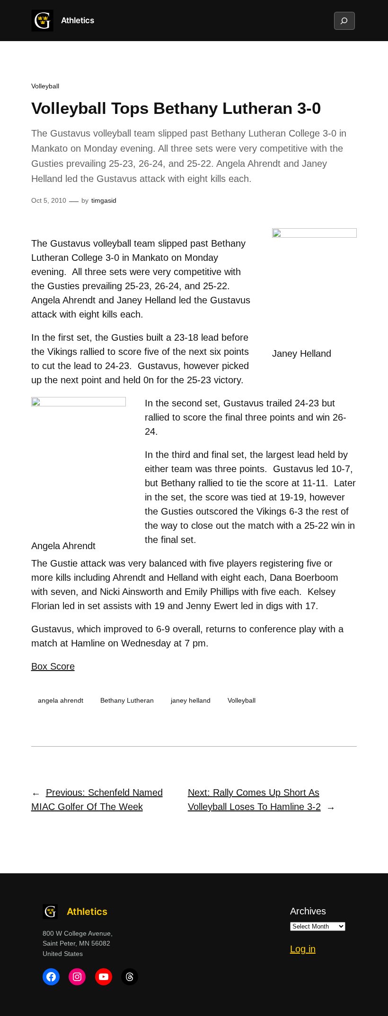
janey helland (191, 700)
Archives (308, 911)
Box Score (53, 666)
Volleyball (45, 86)
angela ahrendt (60, 700)
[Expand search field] (344, 20)
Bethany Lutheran (127, 700)
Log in (303, 949)
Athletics (77, 20)
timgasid (103, 200)
